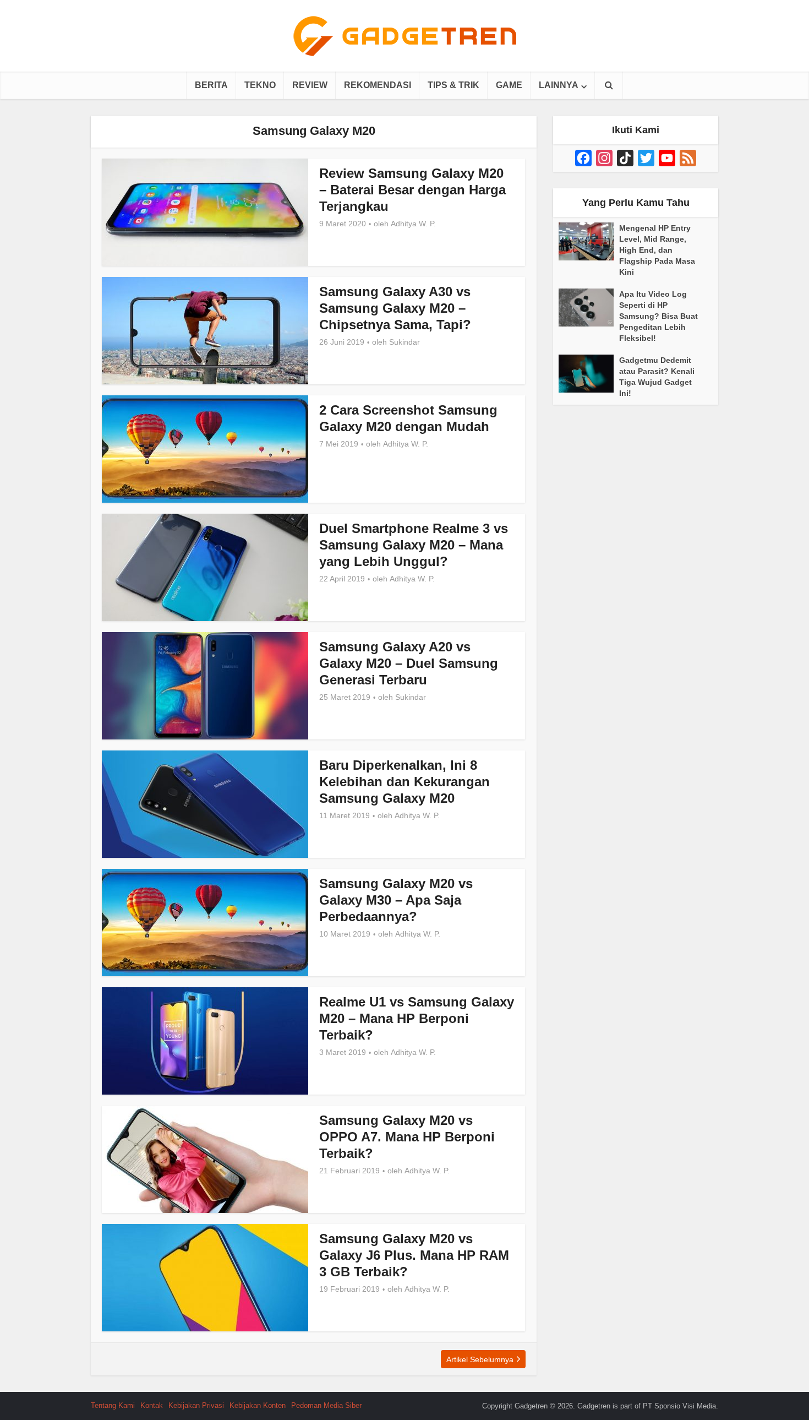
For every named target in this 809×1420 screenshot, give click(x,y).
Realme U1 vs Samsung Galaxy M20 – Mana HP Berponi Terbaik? (416, 1018)
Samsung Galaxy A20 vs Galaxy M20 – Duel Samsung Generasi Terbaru (408, 663)
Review (309, 85)
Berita (211, 85)
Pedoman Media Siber (326, 1405)
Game (509, 85)
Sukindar (404, 342)
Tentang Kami (113, 1405)
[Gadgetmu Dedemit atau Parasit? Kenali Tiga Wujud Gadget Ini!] (589, 374)
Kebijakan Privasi (196, 1405)
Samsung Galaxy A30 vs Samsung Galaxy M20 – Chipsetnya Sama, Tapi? (395, 308)
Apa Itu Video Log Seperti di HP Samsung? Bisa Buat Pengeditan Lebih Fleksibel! (658, 316)
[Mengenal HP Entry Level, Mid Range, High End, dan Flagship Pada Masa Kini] (589, 241)
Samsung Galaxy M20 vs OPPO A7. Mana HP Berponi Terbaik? (407, 1137)
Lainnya (558, 85)
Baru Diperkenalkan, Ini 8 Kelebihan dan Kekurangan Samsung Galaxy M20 (404, 782)
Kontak (151, 1405)
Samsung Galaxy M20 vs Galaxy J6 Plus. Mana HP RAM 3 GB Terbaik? (414, 1255)
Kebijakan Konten (257, 1405)
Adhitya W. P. (413, 223)
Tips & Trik (453, 85)
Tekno (260, 85)
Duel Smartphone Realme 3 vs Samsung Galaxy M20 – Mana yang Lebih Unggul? (413, 545)
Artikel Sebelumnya (479, 1359)
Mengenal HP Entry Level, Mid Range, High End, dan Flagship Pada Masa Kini (657, 250)
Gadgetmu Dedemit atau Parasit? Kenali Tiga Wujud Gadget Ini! (657, 377)
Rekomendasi (377, 85)
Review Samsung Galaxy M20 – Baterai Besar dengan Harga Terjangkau (412, 190)
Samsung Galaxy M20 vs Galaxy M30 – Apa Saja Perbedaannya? (396, 900)
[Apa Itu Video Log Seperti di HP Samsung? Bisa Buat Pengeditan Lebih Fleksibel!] (589, 308)
